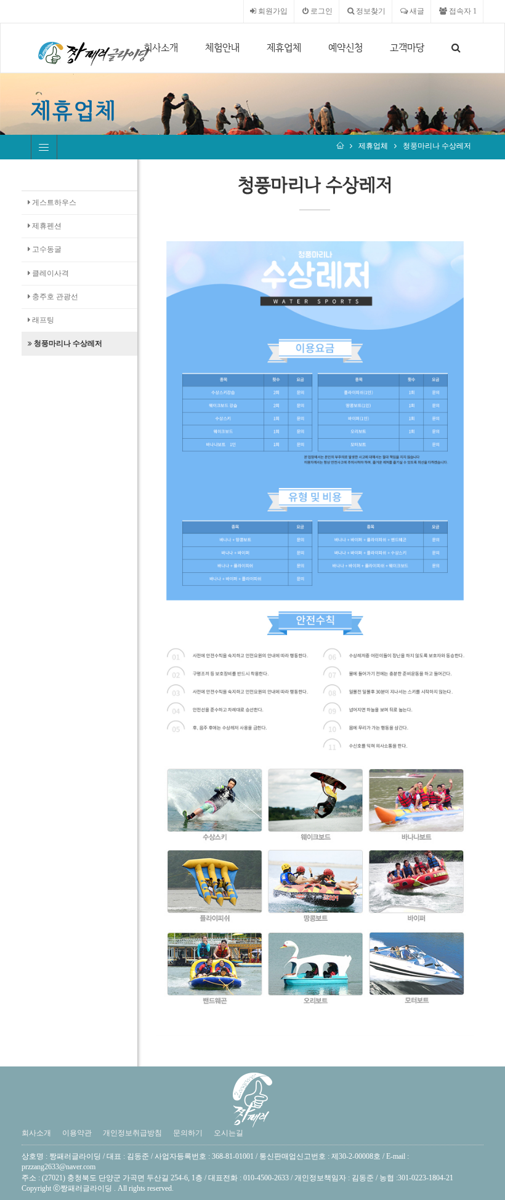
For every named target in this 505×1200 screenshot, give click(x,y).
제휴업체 (284, 47)
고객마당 (407, 47)
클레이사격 (49, 273)
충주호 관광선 (54, 296)
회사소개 (160, 47)
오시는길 (228, 1133)
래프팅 (42, 320)
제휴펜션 (46, 226)
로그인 (321, 11)
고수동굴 (46, 249)
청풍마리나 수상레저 (437, 146)
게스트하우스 (53, 202)
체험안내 (222, 47)
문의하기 (188, 1133)
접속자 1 (462, 11)
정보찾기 (370, 11)
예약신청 (345, 47)
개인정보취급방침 (132, 1133)
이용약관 (77, 1133)
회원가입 (272, 11)
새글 (416, 11)
